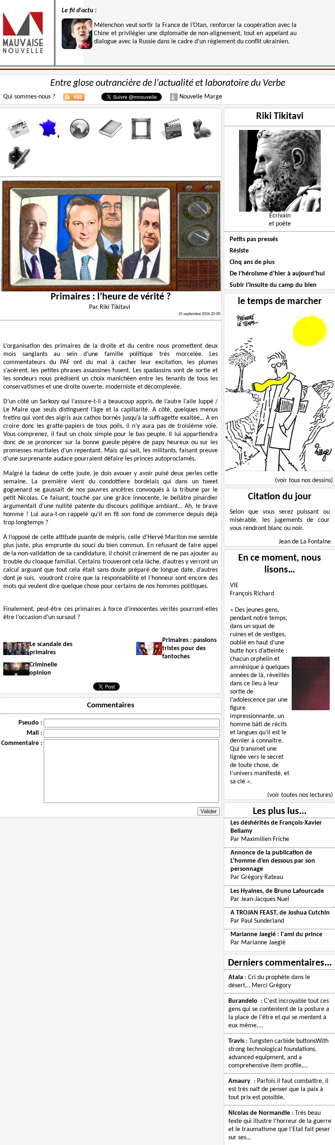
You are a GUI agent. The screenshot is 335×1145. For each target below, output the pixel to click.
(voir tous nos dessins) (304, 480)
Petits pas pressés (254, 239)
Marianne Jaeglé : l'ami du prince (276, 934)
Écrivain (279, 215)
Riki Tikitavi (280, 116)
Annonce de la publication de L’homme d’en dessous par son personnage (272, 861)
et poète (280, 224)
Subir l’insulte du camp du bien (273, 285)
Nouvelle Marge (200, 97)
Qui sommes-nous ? (29, 97)
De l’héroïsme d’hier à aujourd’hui (277, 274)
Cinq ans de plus (252, 262)
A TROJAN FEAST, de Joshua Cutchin (280, 913)
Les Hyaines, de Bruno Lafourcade (277, 891)
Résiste (239, 251)
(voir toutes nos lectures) (300, 795)
